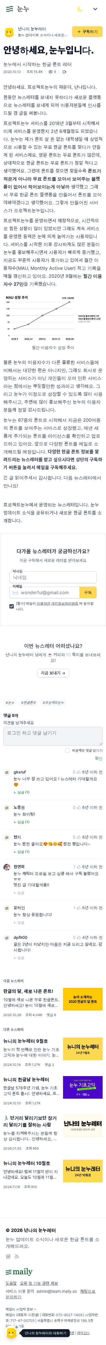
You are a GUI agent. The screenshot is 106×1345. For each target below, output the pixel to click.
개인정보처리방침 (64, 603)
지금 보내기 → (53, 673)
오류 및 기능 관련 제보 (39, 1283)
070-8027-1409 (69, 1315)
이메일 (17, 586)
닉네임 (18, 571)
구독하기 (90, 31)
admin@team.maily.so (56, 1291)
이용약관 (43, 603)
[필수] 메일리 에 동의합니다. (55, 606)
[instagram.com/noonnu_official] (8, 1256)
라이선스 (83, 1333)
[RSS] (16, 1256)
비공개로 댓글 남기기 (87, 750)
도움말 (11, 1283)
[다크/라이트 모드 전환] (80, 9)
